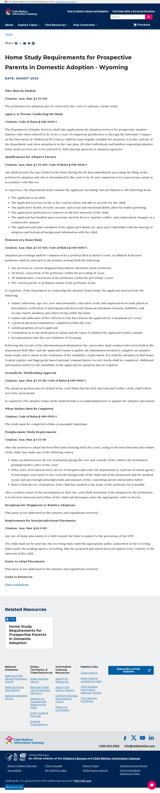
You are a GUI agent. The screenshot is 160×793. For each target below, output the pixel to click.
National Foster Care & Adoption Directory (40, 690)
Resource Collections (62, 709)
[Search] (148, 16)
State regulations (17, 584)
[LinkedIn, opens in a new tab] (151, 738)
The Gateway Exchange (89, 700)
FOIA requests (53, 766)
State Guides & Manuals (39, 715)
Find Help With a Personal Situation (133, 11)
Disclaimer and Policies (133, 766)
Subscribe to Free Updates (124, 670)
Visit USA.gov (82, 780)
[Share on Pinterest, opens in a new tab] (33, 44)
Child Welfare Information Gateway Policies (91, 689)
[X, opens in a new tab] (134, 738)
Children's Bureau (75, 758)
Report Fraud (90, 766)
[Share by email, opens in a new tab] (24, 44)
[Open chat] (152, 785)
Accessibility (15, 770)
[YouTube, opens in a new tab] (142, 738)
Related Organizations (38, 723)
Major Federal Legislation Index (91, 680)
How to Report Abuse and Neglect (87, 11)
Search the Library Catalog (64, 689)
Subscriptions (89, 672)
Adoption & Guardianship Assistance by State (38, 703)
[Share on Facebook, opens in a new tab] (16, 44)
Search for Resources (61, 680)
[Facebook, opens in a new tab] (125, 738)
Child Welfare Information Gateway (116, 758)
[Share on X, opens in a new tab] (20, 44)
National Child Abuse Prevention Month (16, 678)
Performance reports (95, 770)
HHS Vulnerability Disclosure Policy (130, 772)
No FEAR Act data (55, 770)
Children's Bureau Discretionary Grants (66, 698)
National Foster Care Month (14, 689)
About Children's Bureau (22, 766)
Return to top (14, 787)
